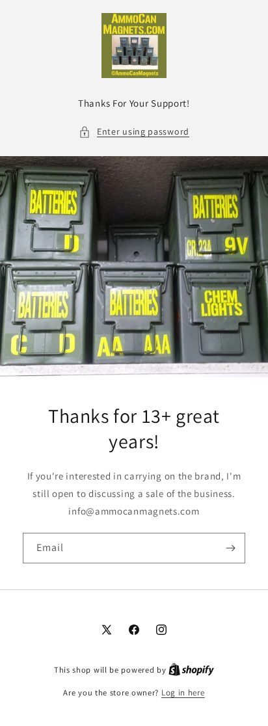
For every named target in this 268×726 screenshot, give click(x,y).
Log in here (183, 692)
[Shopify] (191, 669)
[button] (134, 132)
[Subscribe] (230, 548)
